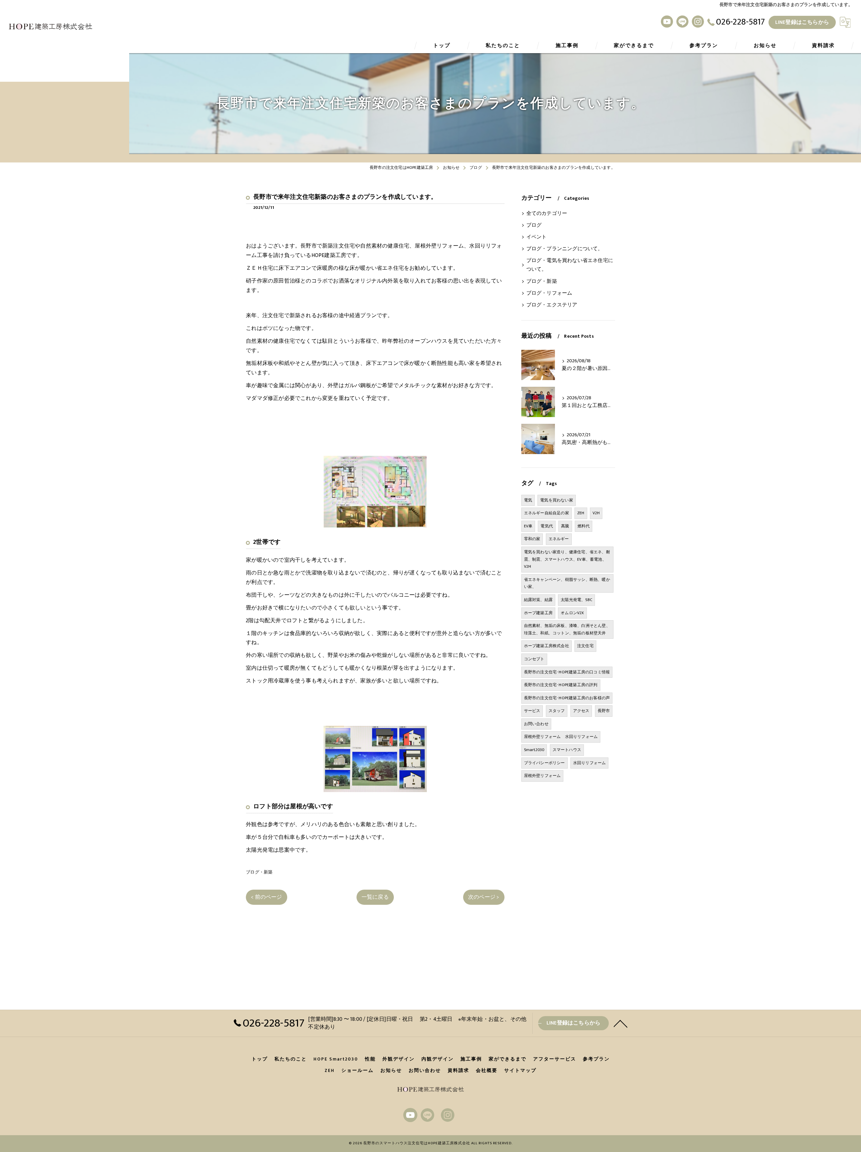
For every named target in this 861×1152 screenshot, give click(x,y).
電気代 (546, 526)
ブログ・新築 (259, 872)
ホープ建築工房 (538, 612)
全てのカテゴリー (546, 214)
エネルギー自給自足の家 (546, 513)
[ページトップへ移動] (620, 1023)
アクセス (581, 710)
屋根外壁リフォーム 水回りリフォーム (561, 736)
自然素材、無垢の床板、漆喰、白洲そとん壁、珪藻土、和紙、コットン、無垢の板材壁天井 (567, 629)
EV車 (528, 526)
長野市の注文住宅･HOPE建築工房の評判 (561, 684)
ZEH (581, 513)
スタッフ (557, 710)
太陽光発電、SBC (576, 599)
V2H (596, 513)
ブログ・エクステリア (551, 305)
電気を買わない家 (556, 500)
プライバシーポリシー (544, 762)
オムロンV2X (572, 612)
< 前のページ (266, 897)
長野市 (604, 710)
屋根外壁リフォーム (542, 775)
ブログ (534, 225)
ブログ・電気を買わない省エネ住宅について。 (569, 265)
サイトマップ (520, 1070)
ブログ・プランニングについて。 (564, 249)
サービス (532, 710)
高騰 (565, 526)
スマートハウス (567, 749)
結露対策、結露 (538, 599)
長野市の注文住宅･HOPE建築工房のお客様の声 (567, 698)
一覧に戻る (375, 897)
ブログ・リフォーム (549, 293)
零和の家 (532, 538)
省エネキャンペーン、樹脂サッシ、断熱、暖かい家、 (567, 583)
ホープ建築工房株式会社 (546, 645)
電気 (528, 500)
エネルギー (559, 538)
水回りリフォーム (589, 762)
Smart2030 (534, 749)
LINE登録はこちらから (802, 22)
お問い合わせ (536, 723)
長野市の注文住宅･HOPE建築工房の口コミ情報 (567, 672)
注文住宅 (585, 645)
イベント (536, 237)
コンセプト (534, 659)
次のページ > (483, 897)
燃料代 (583, 526)
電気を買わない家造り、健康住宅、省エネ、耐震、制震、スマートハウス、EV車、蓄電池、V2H (567, 559)
